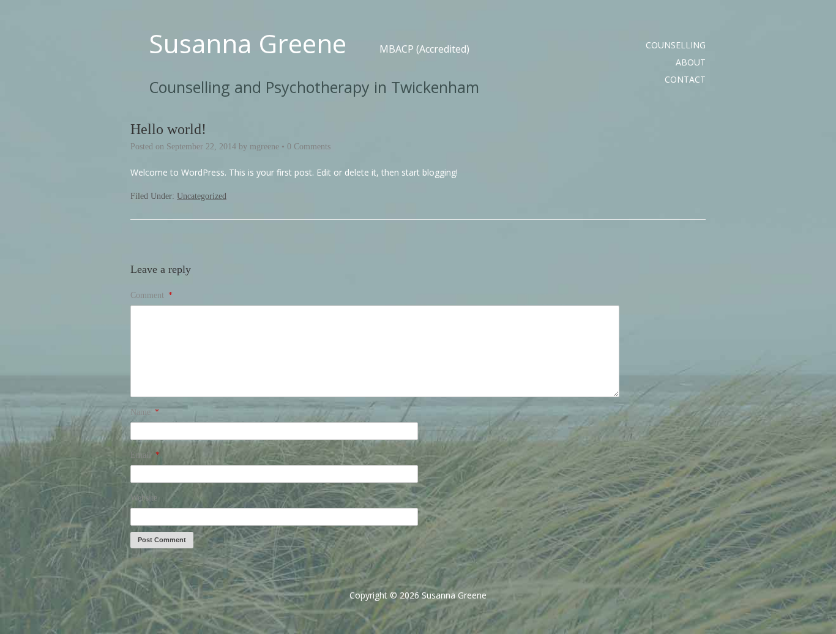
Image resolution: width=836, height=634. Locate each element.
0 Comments (308, 146)
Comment (151, 295)
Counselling (676, 45)
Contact (685, 79)
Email (145, 455)
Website (143, 497)
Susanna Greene (247, 43)
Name (144, 412)
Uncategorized (201, 196)
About (691, 62)
